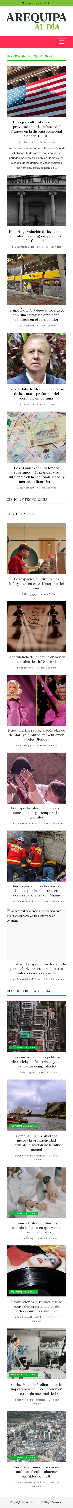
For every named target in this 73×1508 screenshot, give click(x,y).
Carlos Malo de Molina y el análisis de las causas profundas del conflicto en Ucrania (36, 394)
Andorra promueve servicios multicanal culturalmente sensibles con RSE (37, 1472)
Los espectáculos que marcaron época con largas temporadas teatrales (36, 813)
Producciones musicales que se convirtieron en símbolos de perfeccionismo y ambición (36, 1306)
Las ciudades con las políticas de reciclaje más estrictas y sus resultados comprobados (36, 1062)
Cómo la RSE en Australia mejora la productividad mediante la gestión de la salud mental (36, 1143)
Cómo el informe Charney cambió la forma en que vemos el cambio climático (36, 1228)
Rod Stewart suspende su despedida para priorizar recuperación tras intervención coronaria (36, 969)
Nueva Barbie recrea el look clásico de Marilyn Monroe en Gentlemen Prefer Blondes (36, 735)
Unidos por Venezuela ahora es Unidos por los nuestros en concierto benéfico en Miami (36, 891)
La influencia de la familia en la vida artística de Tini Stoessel (36, 659)
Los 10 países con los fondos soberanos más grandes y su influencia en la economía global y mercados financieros (36, 475)
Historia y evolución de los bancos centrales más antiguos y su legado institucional (36, 236)
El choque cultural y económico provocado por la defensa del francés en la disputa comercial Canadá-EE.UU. (36, 129)
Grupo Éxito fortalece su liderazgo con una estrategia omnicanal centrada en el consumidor (36, 315)
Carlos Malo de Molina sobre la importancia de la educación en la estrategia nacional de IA (36, 1389)
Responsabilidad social (23, 1047)
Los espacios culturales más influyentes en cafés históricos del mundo (36, 584)
